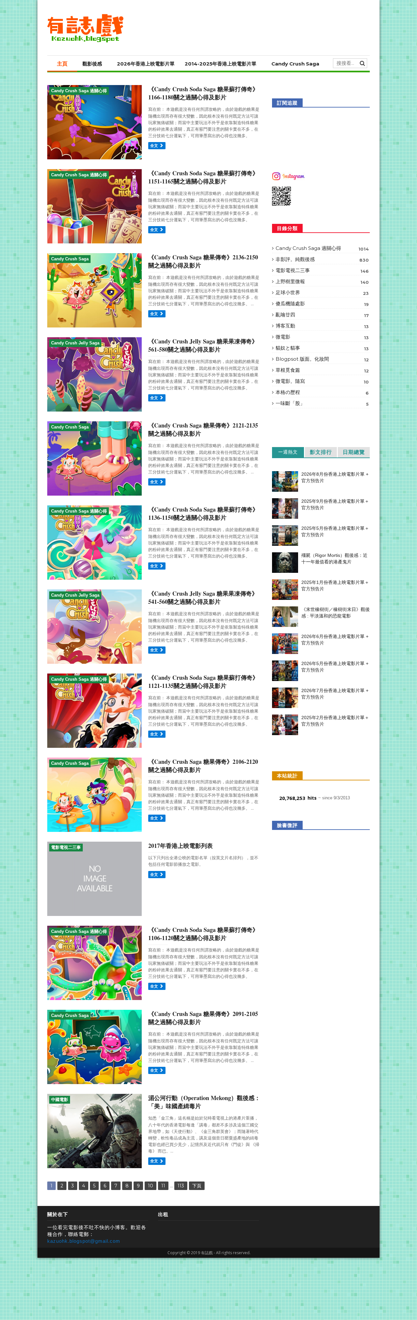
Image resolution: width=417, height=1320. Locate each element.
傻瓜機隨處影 (322, 303)
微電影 (322, 337)
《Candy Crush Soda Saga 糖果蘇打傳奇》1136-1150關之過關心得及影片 (203, 513)
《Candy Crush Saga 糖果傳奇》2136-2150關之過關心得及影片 (203, 261)
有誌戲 (207, 1252)
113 (181, 1186)
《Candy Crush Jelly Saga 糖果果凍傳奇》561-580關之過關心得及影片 (203, 345)
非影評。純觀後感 (322, 259)
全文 (154, 145)
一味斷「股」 (322, 403)
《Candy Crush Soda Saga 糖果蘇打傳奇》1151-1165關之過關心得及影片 (203, 177)
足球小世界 (322, 292)
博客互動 (322, 326)
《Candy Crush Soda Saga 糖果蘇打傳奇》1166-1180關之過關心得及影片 (203, 93)
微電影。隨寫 (322, 381)
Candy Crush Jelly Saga (75, 343)
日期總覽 (354, 452)
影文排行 (321, 452)
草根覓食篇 (322, 370)
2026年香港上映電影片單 (146, 64)
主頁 (62, 64)
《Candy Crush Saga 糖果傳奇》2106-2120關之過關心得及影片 (203, 765)
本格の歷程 (322, 392)
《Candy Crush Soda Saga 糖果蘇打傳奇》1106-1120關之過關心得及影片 (203, 933)
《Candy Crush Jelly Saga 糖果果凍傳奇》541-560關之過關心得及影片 (203, 597)
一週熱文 (288, 452)
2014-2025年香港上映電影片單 (220, 64)
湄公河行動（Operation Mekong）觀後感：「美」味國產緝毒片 (204, 1102)
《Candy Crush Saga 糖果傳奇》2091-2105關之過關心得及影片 (203, 1017)
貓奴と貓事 (322, 348)
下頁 (196, 1186)
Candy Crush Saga (295, 64)
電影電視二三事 (66, 847)
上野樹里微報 (322, 281)
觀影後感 (92, 64)
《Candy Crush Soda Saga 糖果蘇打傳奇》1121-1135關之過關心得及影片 (203, 681)
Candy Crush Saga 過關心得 (79, 90)
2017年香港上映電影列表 (180, 845)
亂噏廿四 (322, 315)
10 (150, 1186)
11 (163, 1186)
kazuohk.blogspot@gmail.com (83, 1241)
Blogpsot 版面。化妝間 (322, 359)
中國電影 (59, 1099)
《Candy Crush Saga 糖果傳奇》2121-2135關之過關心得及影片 (203, 429)
